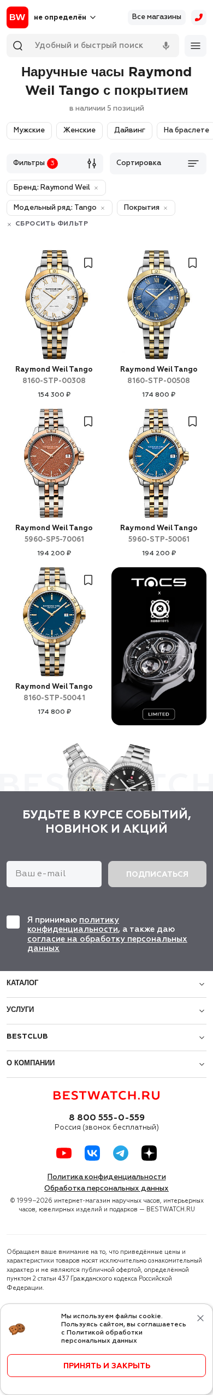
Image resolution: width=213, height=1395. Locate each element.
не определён (60, 17)
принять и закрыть (106, 1366)
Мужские (29, 130)
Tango (54, 375)
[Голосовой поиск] (166, 45)
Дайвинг (129, 130)
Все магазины (156, 17)
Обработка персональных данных (106, 1188)
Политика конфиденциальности (107, 1177)
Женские (79, 130)
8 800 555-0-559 (107, 1118)
